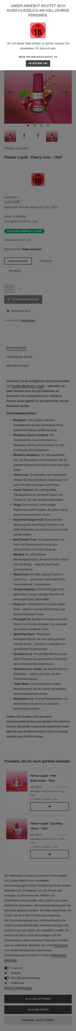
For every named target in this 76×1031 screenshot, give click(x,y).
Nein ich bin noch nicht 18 (38, 56)
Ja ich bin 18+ (38, 63)
